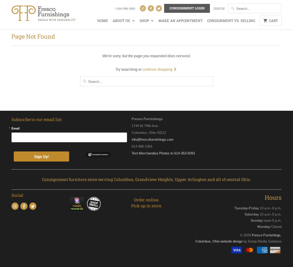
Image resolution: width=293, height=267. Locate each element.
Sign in (219, 8)
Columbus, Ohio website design (219, 241)
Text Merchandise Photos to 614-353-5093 (163, 153)
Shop (145, 20)
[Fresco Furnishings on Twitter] (159, 8)
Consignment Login (187, 8)
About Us (122, 20)
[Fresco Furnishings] (43, 13)
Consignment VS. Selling (231, 20)
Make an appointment (180, 20)
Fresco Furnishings (266, 235)
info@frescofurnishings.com (153, 139)
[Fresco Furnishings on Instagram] (143, 8)
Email (15, 128)
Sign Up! (41, 156)
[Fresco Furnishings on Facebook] (151, 8)
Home (102, 20)
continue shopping (157, 69)
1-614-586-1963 (125, 8)
